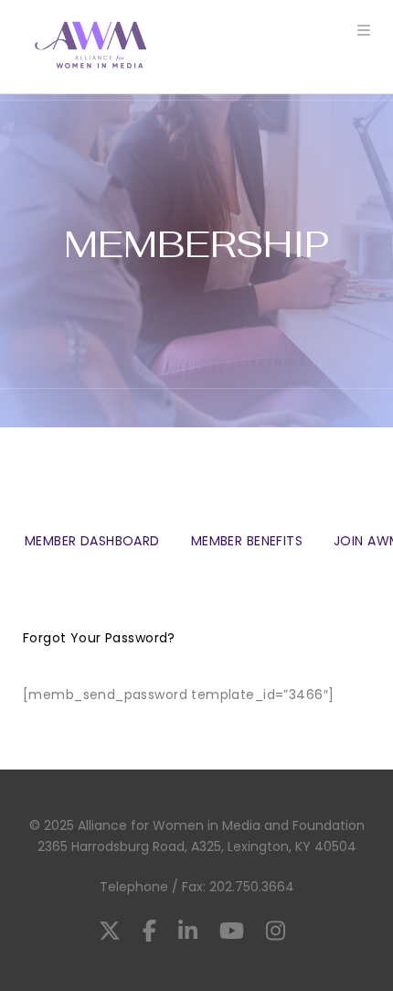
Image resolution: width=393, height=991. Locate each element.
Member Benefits (247, 541)
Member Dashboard (92, 541)
